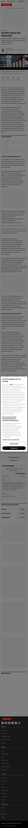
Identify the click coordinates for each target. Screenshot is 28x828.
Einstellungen (14, 444)
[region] (14, 414)
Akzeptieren (14, 448)
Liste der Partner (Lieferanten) (10, 439)
